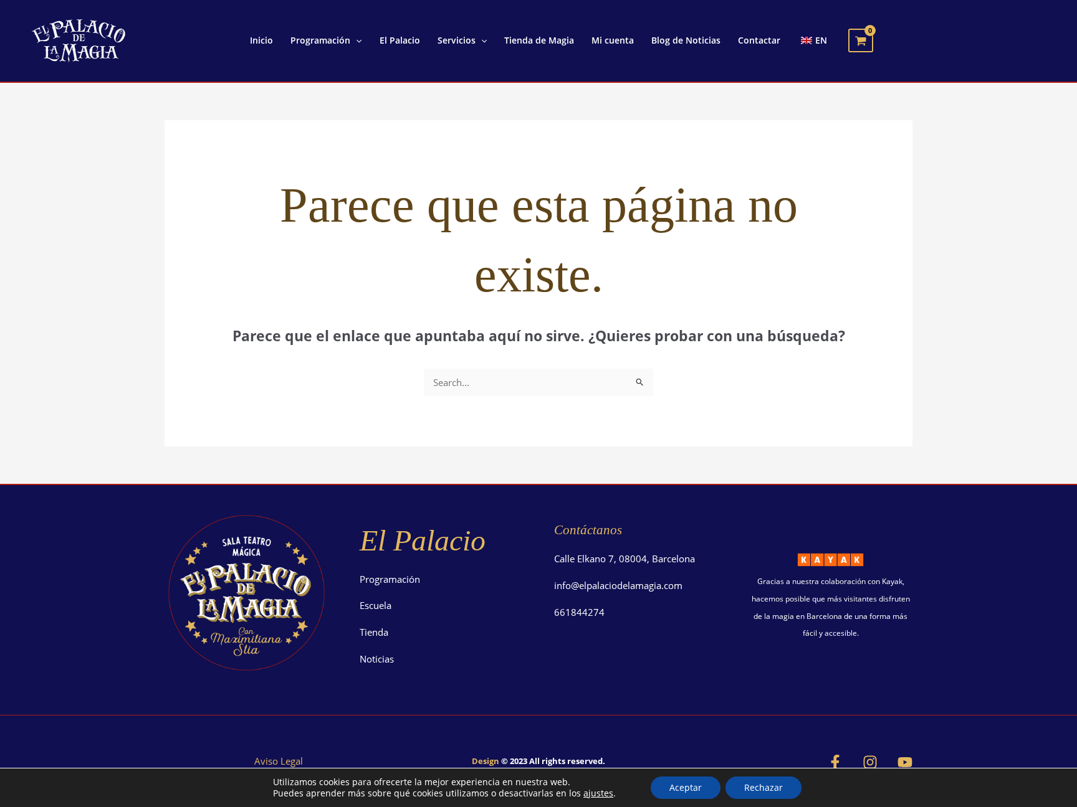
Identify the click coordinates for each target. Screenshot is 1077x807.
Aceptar (685, 787)
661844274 (579, 612)
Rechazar (763, 787)
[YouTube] (904, 762)
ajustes (598, 793)
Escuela (375, 605)
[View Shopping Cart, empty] (860, 40)
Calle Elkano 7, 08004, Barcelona (624, 558)
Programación (390, 579)
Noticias (377, 659)
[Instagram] (870, 762)
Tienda (374, 632)
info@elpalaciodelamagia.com (618, 585)
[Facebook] (835, 762)
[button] (355, 40)
